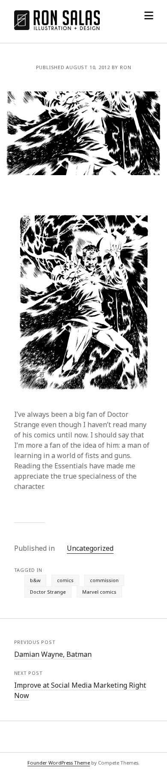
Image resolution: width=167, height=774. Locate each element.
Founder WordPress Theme (58, 762)
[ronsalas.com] (57, 27)
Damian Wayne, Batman (53, 654)
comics (65, 580)
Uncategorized (90, 548)
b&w (35, 580)
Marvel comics (99, 592)
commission (104, 580)
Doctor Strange (48, 592)
